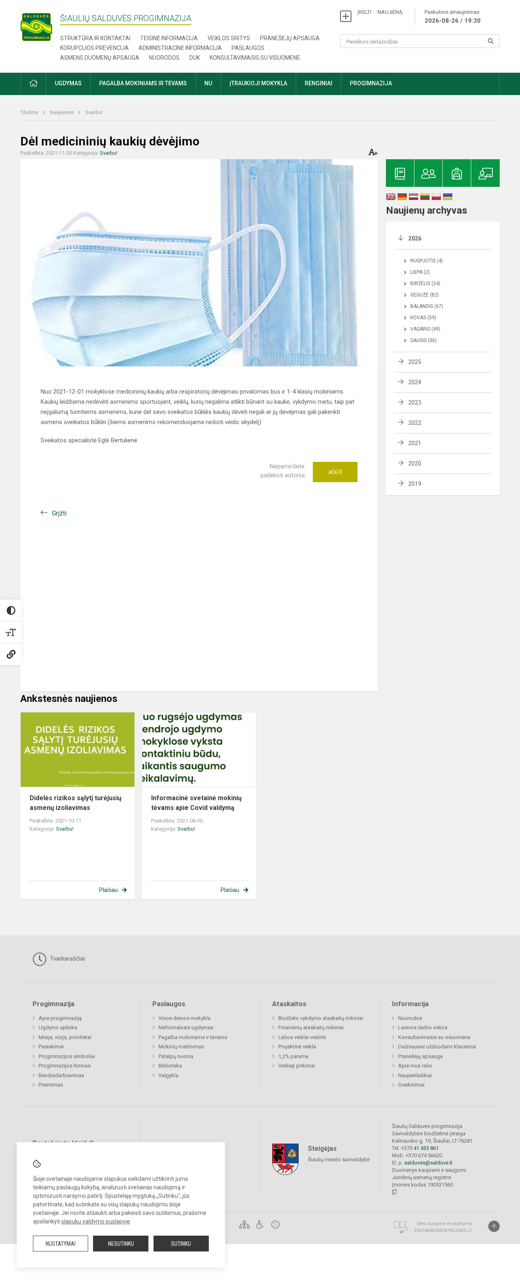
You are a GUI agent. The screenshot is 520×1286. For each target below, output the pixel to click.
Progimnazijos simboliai (67, 1056)
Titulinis (29, 112)
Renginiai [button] (318, 83)
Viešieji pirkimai (296, 1066)
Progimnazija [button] (371, 83)
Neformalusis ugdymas (185, 1027)
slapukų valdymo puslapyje (95, 1221)
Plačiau (108, 890)
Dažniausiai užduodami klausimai (437, 1047)
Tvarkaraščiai (66, 958)
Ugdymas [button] (68, 83)
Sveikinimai (411, 1085)
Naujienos (62, 112)
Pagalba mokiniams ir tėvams (192, 1037)
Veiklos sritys (229, 38)
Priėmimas (51, 1085)
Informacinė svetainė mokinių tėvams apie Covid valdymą (196, 803)
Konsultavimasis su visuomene (255, 57)
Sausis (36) (423, 340)
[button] (33, 84)
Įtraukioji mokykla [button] (258, 83)
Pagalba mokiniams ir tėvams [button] (143, 83)
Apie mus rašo (415, 1066)
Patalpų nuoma (175, 1056)
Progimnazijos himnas (65, 1066)
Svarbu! (94, 112)
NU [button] (208, 83)
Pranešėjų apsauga (290, 38)
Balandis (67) (426, 306)
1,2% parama (293, 1056)
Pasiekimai (51, 1047)
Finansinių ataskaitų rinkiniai (311, 1027)
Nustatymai (61, 1244)
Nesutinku (121, 1244)
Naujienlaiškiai (415, 1075)
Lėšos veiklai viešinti (302, 1037)
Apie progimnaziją (60, 1018)
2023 (414, 402)
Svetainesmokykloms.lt (443, 1230)
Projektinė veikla (297, 1047)
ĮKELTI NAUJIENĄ (380, 12)
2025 (414, 362)
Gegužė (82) (424, 295)
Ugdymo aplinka (58, 1027)
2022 (414, 423)
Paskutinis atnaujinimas (453, 16)
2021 (414, 443)
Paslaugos (248, 48)
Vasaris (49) (425, 329)
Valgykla (168, 1075)
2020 (414, 463)
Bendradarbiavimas (61, 1075)
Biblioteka (170, 1066)
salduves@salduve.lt (428, 1163)
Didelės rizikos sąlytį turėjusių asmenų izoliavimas (75, 803)
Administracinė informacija (180, 48)
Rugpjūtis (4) (426, 261)
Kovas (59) (423, 317)
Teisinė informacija (169, 38)
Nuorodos (164, 57)
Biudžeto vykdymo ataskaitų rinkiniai (320, 1018)
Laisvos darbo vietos (422, 1027)
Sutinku (181, 1244)
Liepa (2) (420, 272)
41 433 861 (425, 1148)
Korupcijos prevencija (94, 48)
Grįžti (59, 513)
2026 (414, 238)
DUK (194, 57)
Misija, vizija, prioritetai (65, 1037)
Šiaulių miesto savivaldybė (339, 1159)
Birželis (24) (425, 283)
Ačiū (335, 472)
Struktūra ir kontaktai (95, 38)
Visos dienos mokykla (184, 1018)
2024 (414, 382)
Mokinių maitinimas (181, 1047)
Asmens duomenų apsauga (99, 57)
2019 (414, 484)
